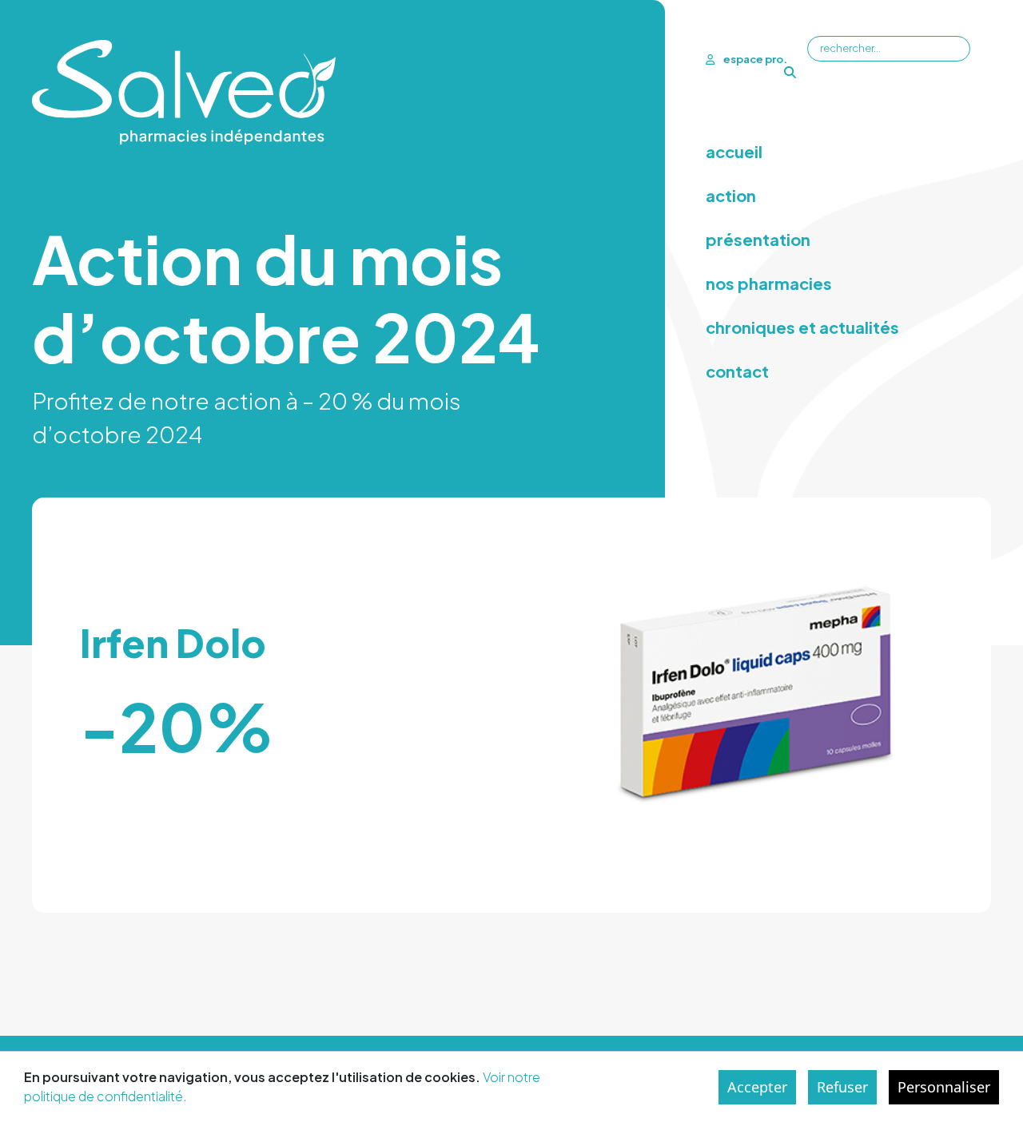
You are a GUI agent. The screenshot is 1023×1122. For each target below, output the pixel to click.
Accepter (757, 1086)
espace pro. (754, 59)
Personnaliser (944, 1086)
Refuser (842, 1086)
